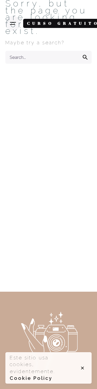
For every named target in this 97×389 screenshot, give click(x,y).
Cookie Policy (31, 378)
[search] (85, 57)
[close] (82, 368)
